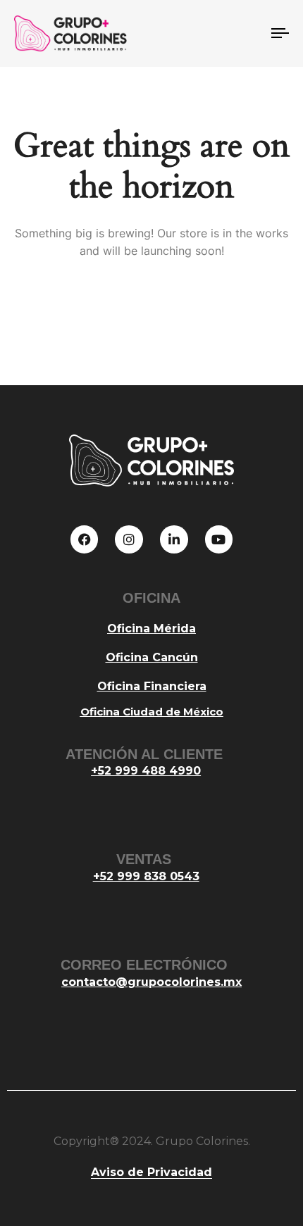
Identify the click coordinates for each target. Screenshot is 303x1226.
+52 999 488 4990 (146, 770)
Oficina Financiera (151, 686)
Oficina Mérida (151, 628)
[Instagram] (129, 539)
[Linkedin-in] (174, 539)
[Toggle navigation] (243, 33)
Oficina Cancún (152, 657)
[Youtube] (219, 539)
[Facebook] (84, 539)
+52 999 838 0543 (146, 876)
